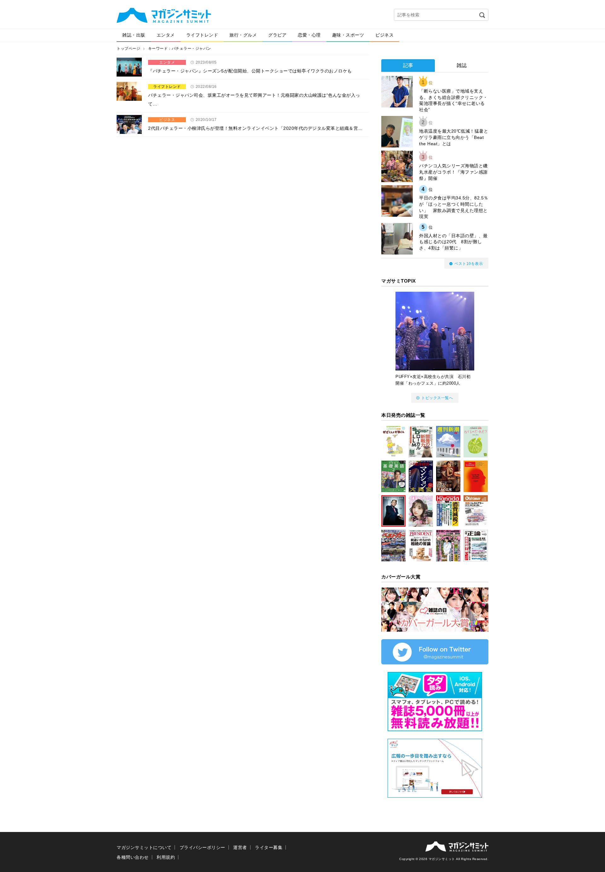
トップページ (128, 48)
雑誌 (462, 65)
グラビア (277, 34)
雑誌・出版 (133, 34)
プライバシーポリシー (202, 847)
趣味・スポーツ (348, 34)
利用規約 (166, 857)
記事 (408, 65)
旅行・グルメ (243, 34)
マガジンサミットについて (144, 847)
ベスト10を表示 (468, 263)
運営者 (240, 847)
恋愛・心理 (309, 34)
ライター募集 (268, 847)
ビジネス (384, 34)
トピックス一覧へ (437, 398)
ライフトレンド (202, 34)
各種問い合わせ (133, 857)
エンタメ (166, 34)
